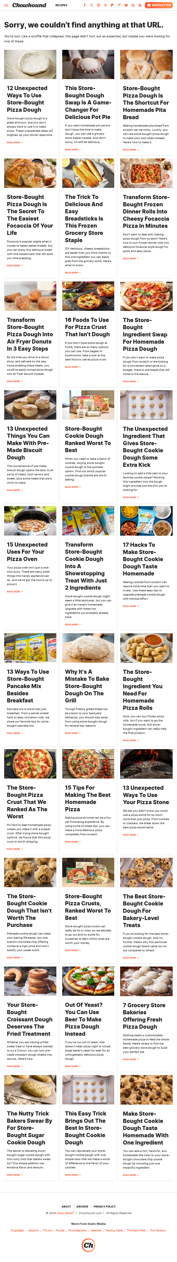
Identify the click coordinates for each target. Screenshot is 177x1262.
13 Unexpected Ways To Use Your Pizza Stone (146, 795)
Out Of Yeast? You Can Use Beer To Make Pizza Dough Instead (84, 1019)
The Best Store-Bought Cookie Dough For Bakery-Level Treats (144, 911)
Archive (82, 1206)
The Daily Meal (136, 1230)
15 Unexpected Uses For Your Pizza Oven (27, 551)
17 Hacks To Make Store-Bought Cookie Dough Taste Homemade (143, 559)
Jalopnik (33, 1230)
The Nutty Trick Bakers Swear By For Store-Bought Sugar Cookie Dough (29, 1128)
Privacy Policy (105, 1206)
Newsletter (161, 5)
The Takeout (158, 1230)
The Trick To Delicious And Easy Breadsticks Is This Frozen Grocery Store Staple (84, 219)
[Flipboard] (112, 6)
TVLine (47, 1230)
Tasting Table (114, 1230)
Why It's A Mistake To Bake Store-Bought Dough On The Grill (87, 686)
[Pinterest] (119, 6)
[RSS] (140, 6)
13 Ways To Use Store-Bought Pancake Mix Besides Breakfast (28, 686)
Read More (13, 142)
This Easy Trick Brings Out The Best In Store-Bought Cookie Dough (85, 1128)
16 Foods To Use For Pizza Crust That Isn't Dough (87, 327)
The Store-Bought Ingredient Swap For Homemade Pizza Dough (145, 334)
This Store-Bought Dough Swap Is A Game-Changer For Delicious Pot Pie (88, 102)
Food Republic (77, 1230)
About (66, 1206)
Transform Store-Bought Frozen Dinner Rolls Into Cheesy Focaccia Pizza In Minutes (146, 211)
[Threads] (105, 6)
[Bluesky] (126, 6)
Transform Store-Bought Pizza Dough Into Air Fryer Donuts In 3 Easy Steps (30, 334)
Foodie (60, 1230)
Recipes (61, 5)
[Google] (133, 6)
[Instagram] (98, 6)
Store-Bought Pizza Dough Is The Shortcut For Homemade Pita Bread (146, 102)
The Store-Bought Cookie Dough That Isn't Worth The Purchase (29, 910)
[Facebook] (85, 6)
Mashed (96, 1230)
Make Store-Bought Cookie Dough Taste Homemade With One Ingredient (146, 1128)
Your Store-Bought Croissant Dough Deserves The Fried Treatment (30, 1019)
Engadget (17, 1230)
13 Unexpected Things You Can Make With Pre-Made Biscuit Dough (28, 443)
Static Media (65, 1213)
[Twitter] (92, 6)
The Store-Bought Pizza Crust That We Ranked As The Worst (27, 802)
